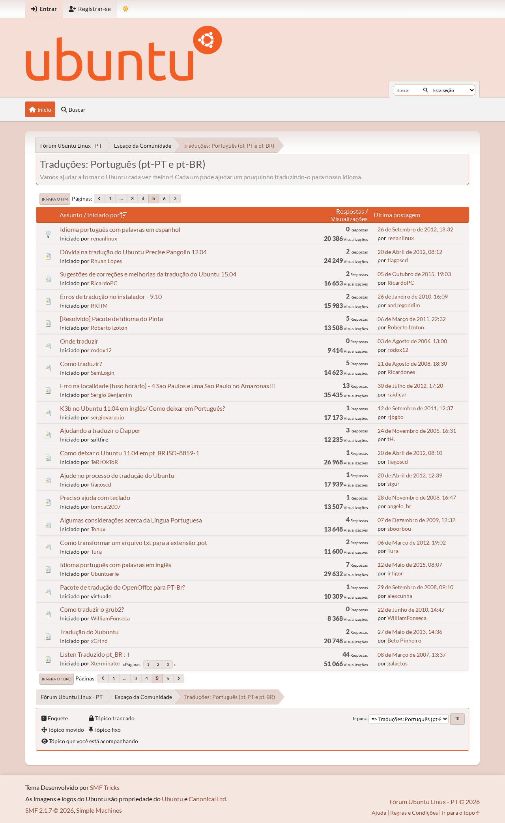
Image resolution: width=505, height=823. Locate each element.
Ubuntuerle (105, 573)
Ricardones (401, 371)
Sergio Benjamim (111, 394)
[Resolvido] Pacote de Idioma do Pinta (111, 318)
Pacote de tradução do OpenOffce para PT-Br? (122, 587)
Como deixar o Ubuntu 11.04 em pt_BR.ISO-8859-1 (129, 453)
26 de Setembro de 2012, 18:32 (415, 229)
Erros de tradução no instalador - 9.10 (111, 296)
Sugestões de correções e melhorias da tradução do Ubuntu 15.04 (148, 274)
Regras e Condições (414, 812)
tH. (391, 439)
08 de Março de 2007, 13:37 (412, 654)
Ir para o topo (56, 678)
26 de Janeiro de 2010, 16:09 (413, 296)
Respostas (350, 211)
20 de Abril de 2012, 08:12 (410, 251)
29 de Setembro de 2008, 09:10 (415, 587)
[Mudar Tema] (126, 9)
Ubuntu (172, 798)
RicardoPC (104, 283)
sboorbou (399, 528)
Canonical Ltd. (208, 798)
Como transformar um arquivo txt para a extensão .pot (133, 542)
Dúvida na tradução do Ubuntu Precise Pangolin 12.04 (133, 252)
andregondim (403, 305)
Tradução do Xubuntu (89, 631)
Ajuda (379, 812)
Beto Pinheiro (404, 640)
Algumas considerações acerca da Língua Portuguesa (131, 520)
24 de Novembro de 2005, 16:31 (417, 430)
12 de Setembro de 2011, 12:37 (415, 408)
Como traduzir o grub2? (92, 609)
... (121, 198)
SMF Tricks (105, 787)
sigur (393, 483)
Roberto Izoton (109, 327)
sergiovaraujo (107, 417)
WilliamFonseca (110, 618)
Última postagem (397, 214)
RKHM (99, 305)
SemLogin (102, 372)
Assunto (71, 214)
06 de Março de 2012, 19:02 (412, 542)
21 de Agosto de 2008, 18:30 (412, 363)
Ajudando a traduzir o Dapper (100, 430)
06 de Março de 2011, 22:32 (412, 319)
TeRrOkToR (104, 461)
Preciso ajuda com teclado (95, 497)
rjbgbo (395, 416)
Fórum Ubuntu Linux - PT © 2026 (434, 801)
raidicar (397, 394)
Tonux (98, 529)
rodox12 (101, 350)
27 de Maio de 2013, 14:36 (410, 631)
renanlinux (104, 238)
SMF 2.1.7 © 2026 (49, 810)
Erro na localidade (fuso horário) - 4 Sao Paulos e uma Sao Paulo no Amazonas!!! (167, 385)
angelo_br (399, 506)
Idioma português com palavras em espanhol (120, 229)
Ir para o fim (55, 199)
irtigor (395, 573)
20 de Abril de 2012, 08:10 (410, 452)
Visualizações (349, 218)
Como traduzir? (81, 363)
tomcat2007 (106, 506)
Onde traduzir (79, 341)
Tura (96, 551)
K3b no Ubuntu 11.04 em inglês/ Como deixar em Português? (142, 408)
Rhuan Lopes (106, 260)
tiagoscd (397, 260)
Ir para (360, 718)
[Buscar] (425, 90)
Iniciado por (103, 214)
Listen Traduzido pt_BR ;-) (94, 654)
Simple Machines (99, 810)
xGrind (99, 640)
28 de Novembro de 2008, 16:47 (417, 497)
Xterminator (106, 663)
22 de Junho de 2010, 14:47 (411, 609)
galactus (397, 663)
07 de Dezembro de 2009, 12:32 (416, 520)
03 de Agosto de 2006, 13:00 (412, 341)
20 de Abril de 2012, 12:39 (410, 475)
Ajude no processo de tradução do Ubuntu (117, 475)
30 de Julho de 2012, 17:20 (410, 385)
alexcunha (399, 595)
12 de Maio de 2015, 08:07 (410, 564)
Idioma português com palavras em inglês (115, 564)
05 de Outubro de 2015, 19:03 (414, 274)
